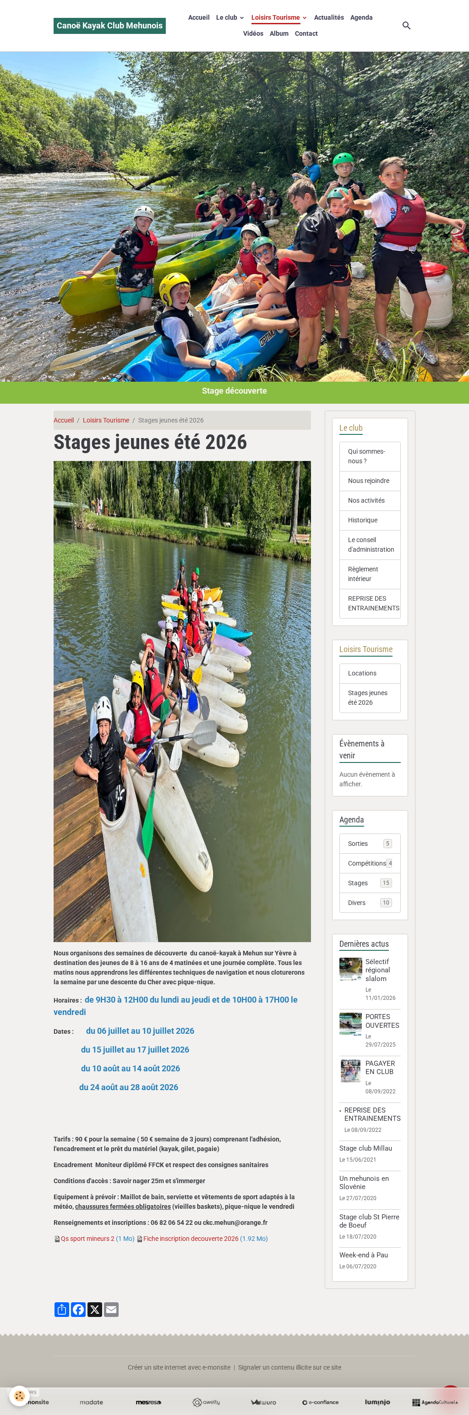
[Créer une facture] (263, 1403)
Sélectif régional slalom (377, 970)
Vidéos (253, 33)
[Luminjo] (378, 1403)
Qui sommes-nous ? (366, 456)
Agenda (361, 17)
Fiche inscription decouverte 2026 (191, 1238)
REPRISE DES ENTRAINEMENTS (373, 603)
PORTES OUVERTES (382, 1021)
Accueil (199, 17)
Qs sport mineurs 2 (88, 1238)
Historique (362, 520)
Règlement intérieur (363, 573)
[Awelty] (206, 1403)
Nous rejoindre (368, 480)
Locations (362, 673)
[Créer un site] (34, 1403)
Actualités (329, 17)
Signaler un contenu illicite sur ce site (289, 1367)
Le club (227, 17)
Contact (306, 33)
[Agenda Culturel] (435, 1403)
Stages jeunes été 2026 (367, 697)
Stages (368, 883)
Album (279, 33)
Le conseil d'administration (371, 544)
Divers (368, 902)
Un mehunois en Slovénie (364, 1182)
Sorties (368, 843)
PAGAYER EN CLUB (380, 1067)
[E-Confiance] (320, 1403)
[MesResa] (149, 1403)
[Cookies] (19, 1396)
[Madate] (91, 1403)
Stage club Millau (365, 1148)
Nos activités (366, 500)
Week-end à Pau (363, 1255)
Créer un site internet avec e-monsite (179, 1367)
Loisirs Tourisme (276, 17)
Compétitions (371, 863)
